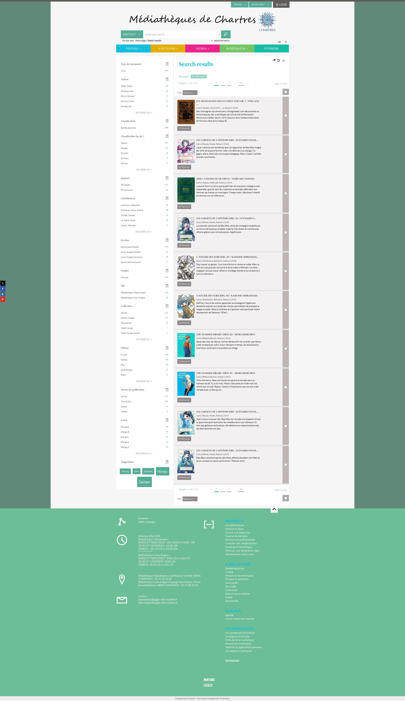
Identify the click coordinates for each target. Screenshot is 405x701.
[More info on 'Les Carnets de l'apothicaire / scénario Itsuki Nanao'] (186, 151)
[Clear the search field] (219, 34)
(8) (143, 381)
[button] (144, 70)
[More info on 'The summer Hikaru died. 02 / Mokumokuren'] (186, 345)
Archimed (191, 698)
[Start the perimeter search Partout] (226, 34)
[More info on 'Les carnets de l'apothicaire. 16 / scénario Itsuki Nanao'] (186, 229)
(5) (143, 339)
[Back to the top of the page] (274, 509)
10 (276, 83)
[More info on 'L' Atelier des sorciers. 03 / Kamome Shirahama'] (186, 268)
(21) (143, 453)
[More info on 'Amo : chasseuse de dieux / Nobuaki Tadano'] (186, 189)
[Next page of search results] (248, 83)
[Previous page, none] (210, 83)
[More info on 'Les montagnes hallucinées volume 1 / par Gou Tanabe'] (186, 112)
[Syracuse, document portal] (202, 21)
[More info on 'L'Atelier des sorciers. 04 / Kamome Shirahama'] (186, 306)
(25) (143, 112)
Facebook (143, 518)
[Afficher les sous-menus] (245, 4)
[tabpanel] (202, 281)
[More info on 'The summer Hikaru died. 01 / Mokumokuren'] (186, 384)
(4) (143, 169)
